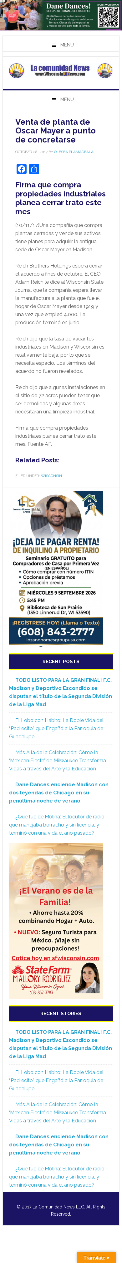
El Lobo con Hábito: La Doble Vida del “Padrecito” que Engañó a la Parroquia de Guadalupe (56, 728)
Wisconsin (51, 476)
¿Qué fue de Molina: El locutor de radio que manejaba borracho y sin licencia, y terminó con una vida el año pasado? (56, 825)
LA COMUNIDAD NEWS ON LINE (61, 70)
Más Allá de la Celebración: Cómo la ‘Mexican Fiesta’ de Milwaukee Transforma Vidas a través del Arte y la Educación (57, 761)
